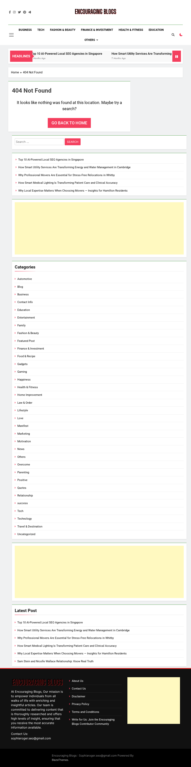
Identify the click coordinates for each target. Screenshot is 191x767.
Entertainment (26, 317)
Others (89, 40)
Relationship (25, 495)
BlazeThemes (60, 759)
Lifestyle (22, 410)
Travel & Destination (29, 526)
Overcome (23, 464)
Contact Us (79, 688)
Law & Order (24, 402)
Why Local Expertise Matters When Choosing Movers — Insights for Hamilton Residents (73, 190)
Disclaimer (78, 696)
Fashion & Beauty (62, 30)
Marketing (23, 433)
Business (25, 30)
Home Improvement (29, 395)
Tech (40, 30)
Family (21, 325)
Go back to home (69, 123)
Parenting (23, 472)
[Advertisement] (99, 228)
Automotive (24, 279)
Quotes (21, 488)
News (20, 449)
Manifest (22, 426)
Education (156, 30)
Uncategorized (26, 534)
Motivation (24, 441)
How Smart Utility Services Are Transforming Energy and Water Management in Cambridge (74, 167)
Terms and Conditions (85, 712)
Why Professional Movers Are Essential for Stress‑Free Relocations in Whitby (66, 175)
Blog (20, 286)
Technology (24, 518)
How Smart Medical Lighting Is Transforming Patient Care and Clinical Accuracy (68, 182)
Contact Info (25, 302)
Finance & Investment (97, 30)
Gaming (22, 371)
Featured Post (26, 341)
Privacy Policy (80, 704)
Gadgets (22, 364)
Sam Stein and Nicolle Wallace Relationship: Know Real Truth (55, 661)
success (22, 503)
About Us (77, 681)
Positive (22, 480)
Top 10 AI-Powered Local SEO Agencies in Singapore (58, 53)
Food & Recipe (26, 356)
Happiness (24, 379)
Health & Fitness (131, 30)
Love (20, 418)
